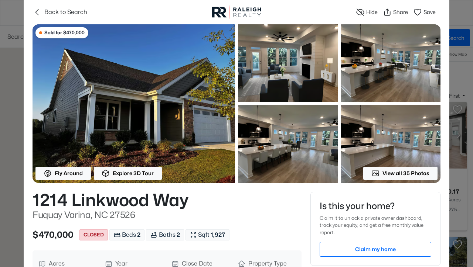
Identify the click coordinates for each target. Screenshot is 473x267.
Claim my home (375, 249)
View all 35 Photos (405, 173)
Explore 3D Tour (133, 173)
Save (429, 12)
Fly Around (69, 173)
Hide (372, 12)
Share (400, 12)
